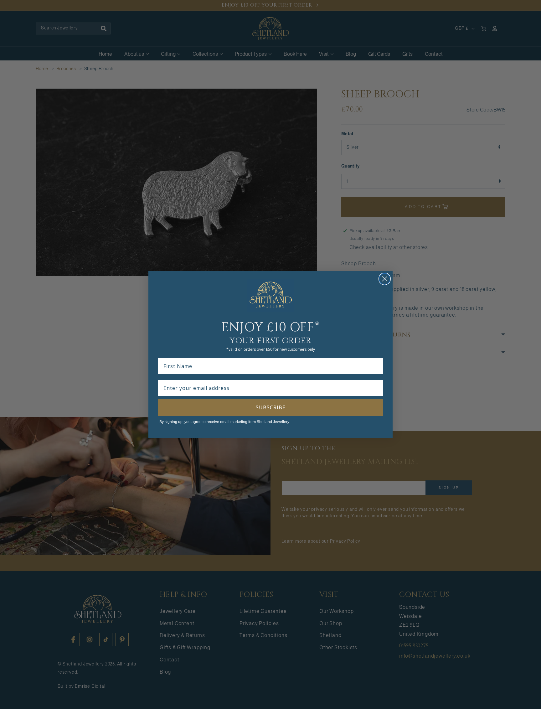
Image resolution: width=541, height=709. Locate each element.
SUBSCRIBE (271, 407)
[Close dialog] (384, 278)
